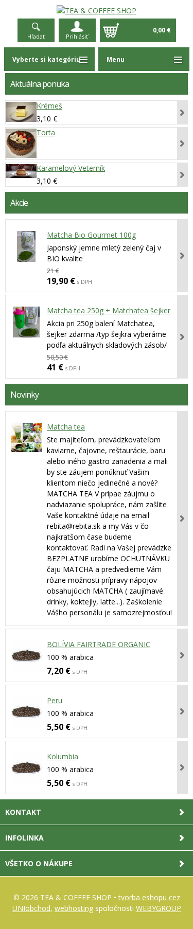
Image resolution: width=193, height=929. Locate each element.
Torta (46, 132)
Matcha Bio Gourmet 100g (91, 235)
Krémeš (49, 106)
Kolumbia (62, 756)
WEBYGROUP (158, 908)
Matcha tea (66, 427)
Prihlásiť (77, 36)
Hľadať (36, 36)
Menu (116, 59)
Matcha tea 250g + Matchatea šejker (108, 310)
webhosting (74, 908)
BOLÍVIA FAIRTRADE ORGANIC (98, 644)
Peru (54, 700)
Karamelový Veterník (71, 168)
